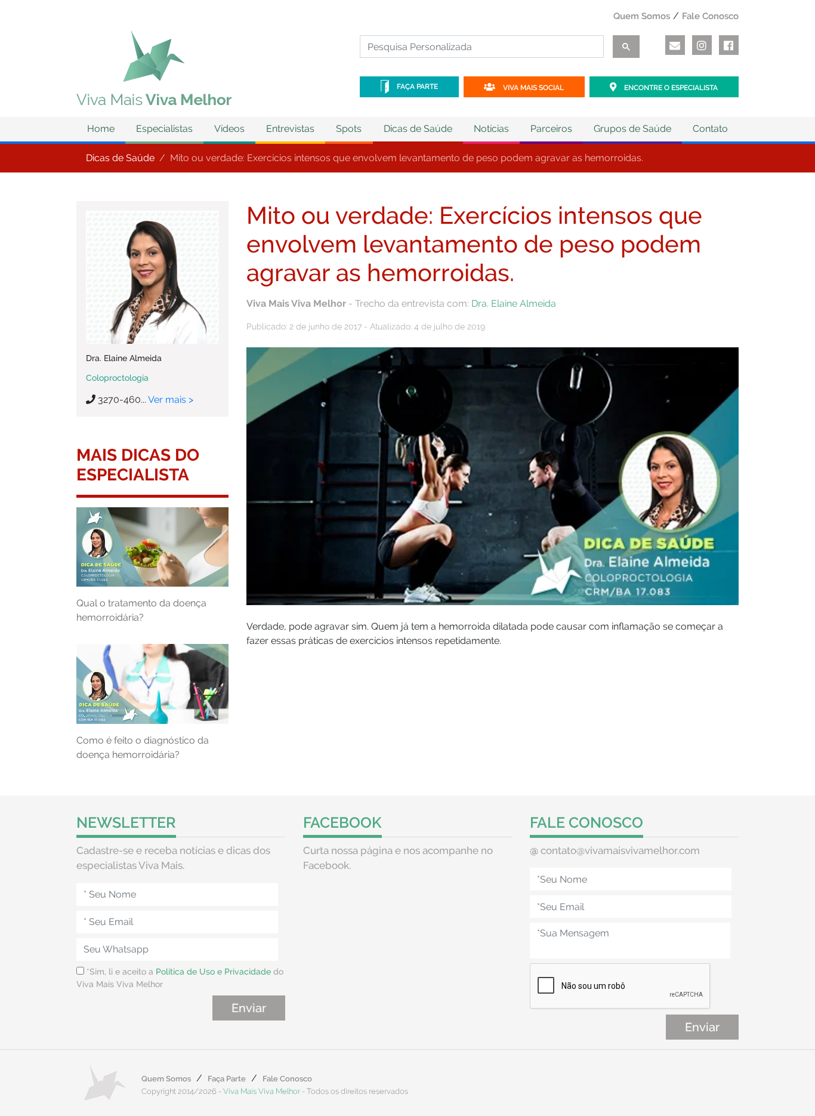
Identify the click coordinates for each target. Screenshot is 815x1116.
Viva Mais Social (532, 88)
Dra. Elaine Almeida (513, 303)
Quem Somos (641, 16)
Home (101, 128)
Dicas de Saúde (120, 158)
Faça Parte (416, 86)
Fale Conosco (710, 16)
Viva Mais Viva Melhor (261, 1091)
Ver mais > (170, 399)
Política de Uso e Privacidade (213, 971)
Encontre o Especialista (670, 88)
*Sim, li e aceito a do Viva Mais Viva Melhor (179, 978)
